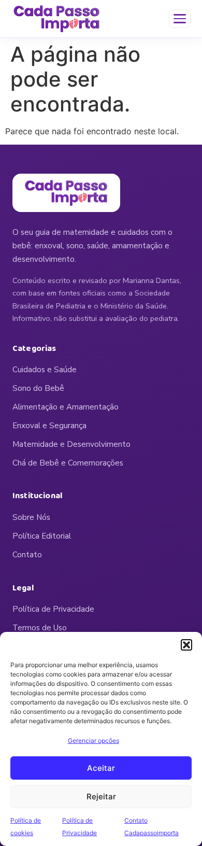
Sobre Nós (31, 517)
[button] (186, 645)
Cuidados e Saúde (44, 369)
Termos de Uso (39, 628)
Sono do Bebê (38, 388)
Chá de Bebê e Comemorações (67, 463)
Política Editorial (41, 536)
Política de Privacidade (53, 609)
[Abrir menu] (180, 18)
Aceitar (101, 768)
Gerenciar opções (93, 740)
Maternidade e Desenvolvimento (71, 444)
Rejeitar (101, 796)
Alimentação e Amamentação (65, 407)
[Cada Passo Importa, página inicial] (56, 18)
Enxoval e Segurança (49, 425)
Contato (27, 554)
